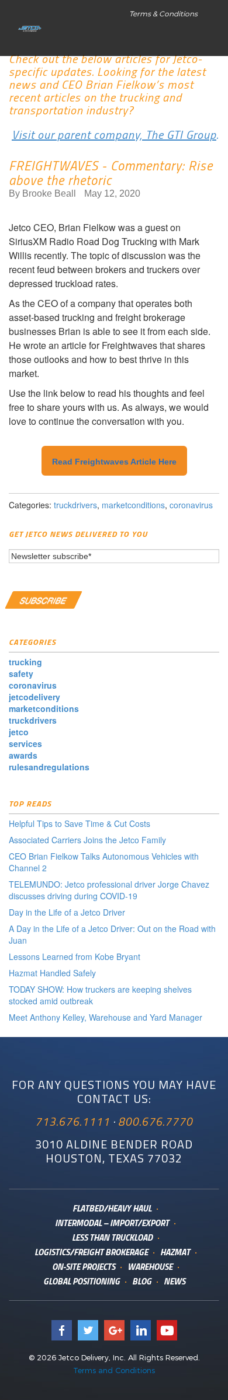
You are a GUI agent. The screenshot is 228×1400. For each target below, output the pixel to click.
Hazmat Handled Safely (52, 973)
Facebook (61, 1330)
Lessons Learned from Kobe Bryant (74, 956)
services (25, 743)
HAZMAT (175, 1252)
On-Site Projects (83, 1266)
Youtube (167, 1330)
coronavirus (191, 505)
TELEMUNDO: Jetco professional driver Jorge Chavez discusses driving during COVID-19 (109, 890)
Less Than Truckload (112, 1237)
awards (23, 755)
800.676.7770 (155, 1121)
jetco (19, 732)
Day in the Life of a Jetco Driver (67, 912)
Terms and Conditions (114, 1370)
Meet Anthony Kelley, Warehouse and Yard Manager (105, 1017)
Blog (141, 1281)
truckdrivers (75, 505)
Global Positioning (81, 1281)
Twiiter (88, 1330)
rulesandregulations (49, 767)
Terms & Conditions (163, 13)
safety (21, 673)
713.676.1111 (72, 1121)
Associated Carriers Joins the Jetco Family (87, 840)
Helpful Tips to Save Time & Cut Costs (79, 823)
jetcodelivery (34, 697)
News (174, 1281)
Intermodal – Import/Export (112, 1223)
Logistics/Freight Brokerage (91, 1252)
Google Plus (114, 1330)
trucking (25, 662)
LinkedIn (140, 1330)
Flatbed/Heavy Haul (111, 1208)
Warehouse (149, 1266)
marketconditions (133, 505)
